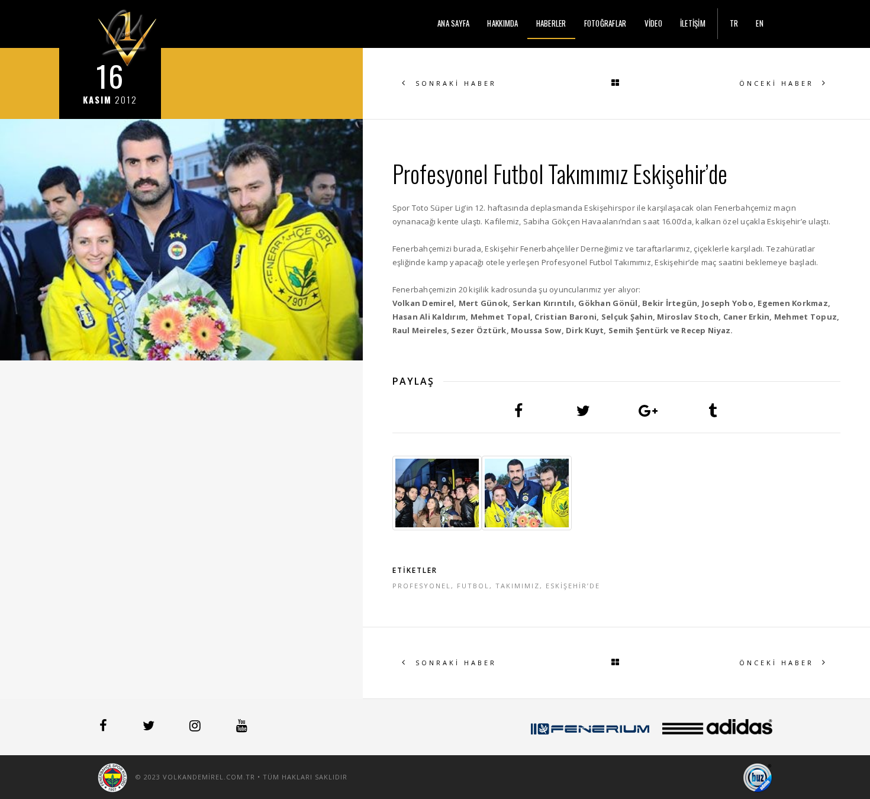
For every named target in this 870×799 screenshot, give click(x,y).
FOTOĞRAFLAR (605, 23)
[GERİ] (616, 83)
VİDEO (653, 23)
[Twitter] (150, 727)
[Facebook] (104, 727)
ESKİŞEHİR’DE (573, 585)
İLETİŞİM (692, 23)
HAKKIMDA (502, 23)
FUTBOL (473, 585)
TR (734, 23)
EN (759, 23)
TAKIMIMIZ (517, 585)
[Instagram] (196, 727)
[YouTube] (241, 727)
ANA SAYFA (453, 23)
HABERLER (551, 23)
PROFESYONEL (421, 585)
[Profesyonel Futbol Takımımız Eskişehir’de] (437, 493)
